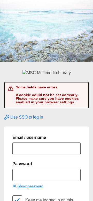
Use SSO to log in (26, 117)
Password (22, 164)
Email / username (29, 137)
